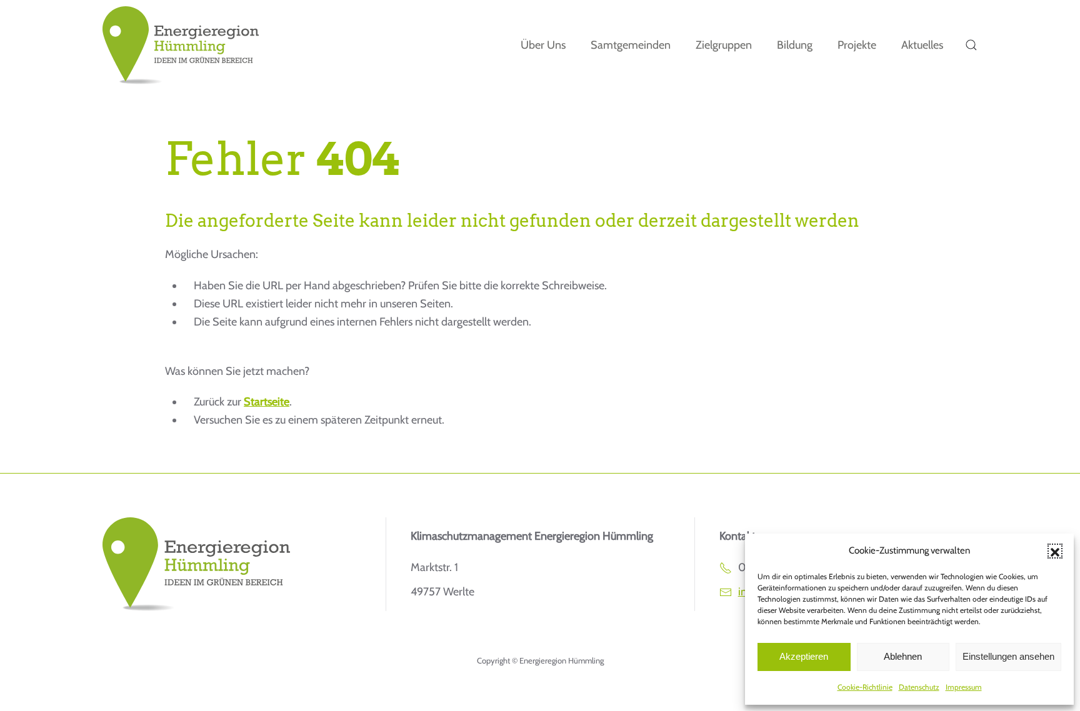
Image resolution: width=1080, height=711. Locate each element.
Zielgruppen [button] (724, 45)
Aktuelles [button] (922, 45)
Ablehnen (903, 656)
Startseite (266, 402)
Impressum (964, 687)
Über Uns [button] (543, 45)
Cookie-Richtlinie (865, 687)
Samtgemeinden (631, 45)
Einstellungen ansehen (1008, 656)
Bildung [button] (794, 45)
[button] (1055, 551)
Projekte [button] (857, 45)
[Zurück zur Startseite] (180, 45)
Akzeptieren (803, 656)
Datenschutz (919, 687)
